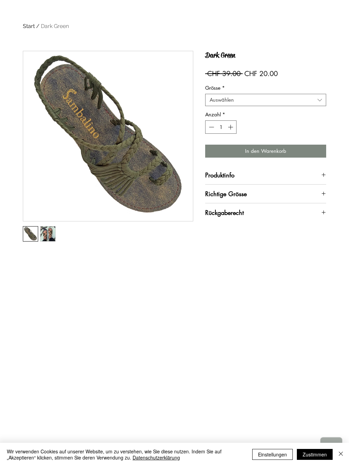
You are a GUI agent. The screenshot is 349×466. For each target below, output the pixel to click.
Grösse (215, 88)
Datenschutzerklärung (156, 457)
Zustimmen (315, 454)
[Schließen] (341, 454)
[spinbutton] (221, 127)
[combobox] (265, 100)
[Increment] (231, 127)
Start (29, 26)
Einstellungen (272, 454)
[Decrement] (210, 127)
